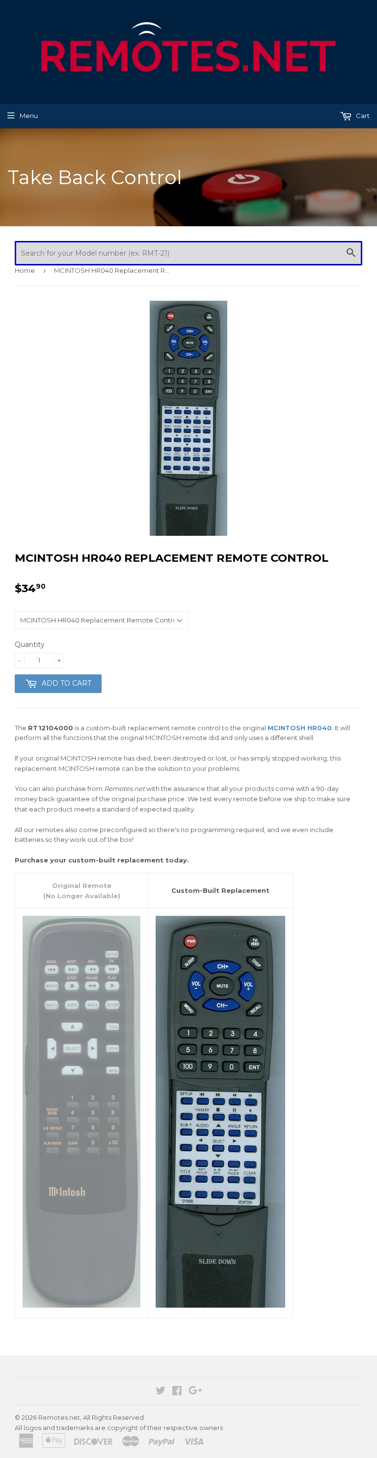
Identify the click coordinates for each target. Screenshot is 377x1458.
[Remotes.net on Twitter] (160, 1392)
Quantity (30, 644)
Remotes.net (59, 1417)
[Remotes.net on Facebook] (177, 1392)
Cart (362, 116)
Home (25, 270)
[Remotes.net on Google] (195, 1392)
